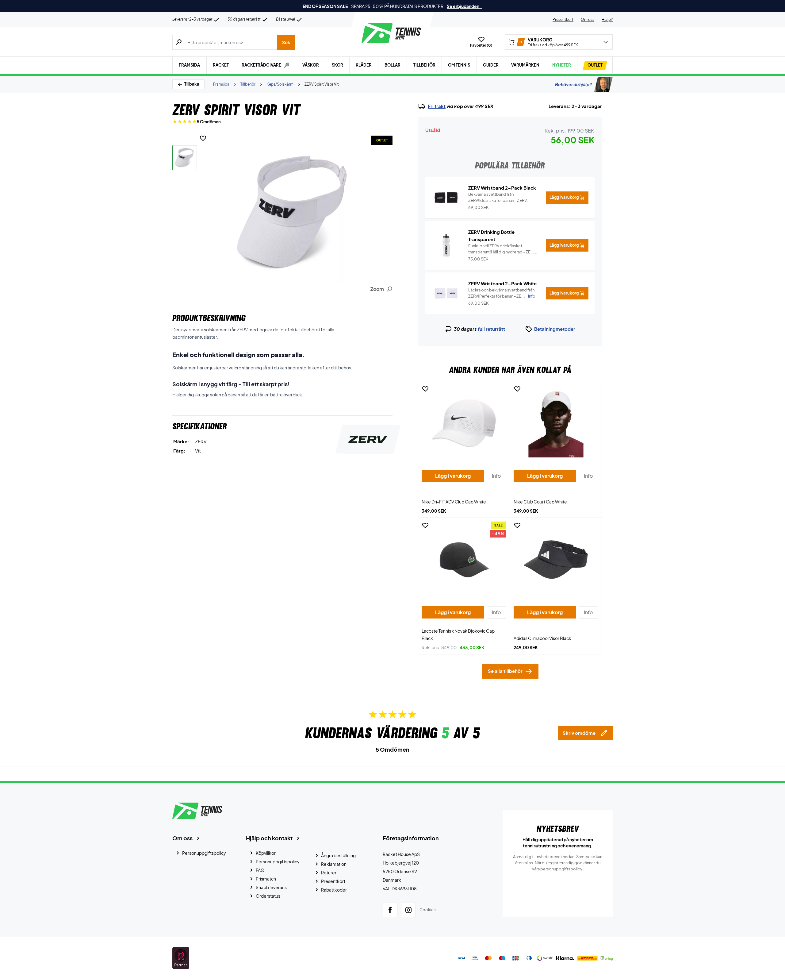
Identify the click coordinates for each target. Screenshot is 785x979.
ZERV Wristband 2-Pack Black (502, 188)
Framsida (189, 65)
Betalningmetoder (554, 329)
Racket (221, 65)
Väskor (310, 65)
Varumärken (525, 65)
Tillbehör (424, 65)
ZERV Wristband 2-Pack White (502, 283)
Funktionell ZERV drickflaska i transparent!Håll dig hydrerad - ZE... (501, 249)
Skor (337, 65)
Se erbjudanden (464, 6)
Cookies (427, 909)
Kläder (364, 65)
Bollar (392, 65)
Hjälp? (607, 19)
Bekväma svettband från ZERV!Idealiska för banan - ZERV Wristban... (497, 197)
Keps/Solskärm (279, 84)
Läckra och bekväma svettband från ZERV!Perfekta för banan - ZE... (501, 293)
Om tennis (459, 65)
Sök (286, 42)
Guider (491, 65)
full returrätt (491, 329)
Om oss (587, 19)
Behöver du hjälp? (573, 84)
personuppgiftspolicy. (561, 868)
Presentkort (563, 19)
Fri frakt (437, 106)
